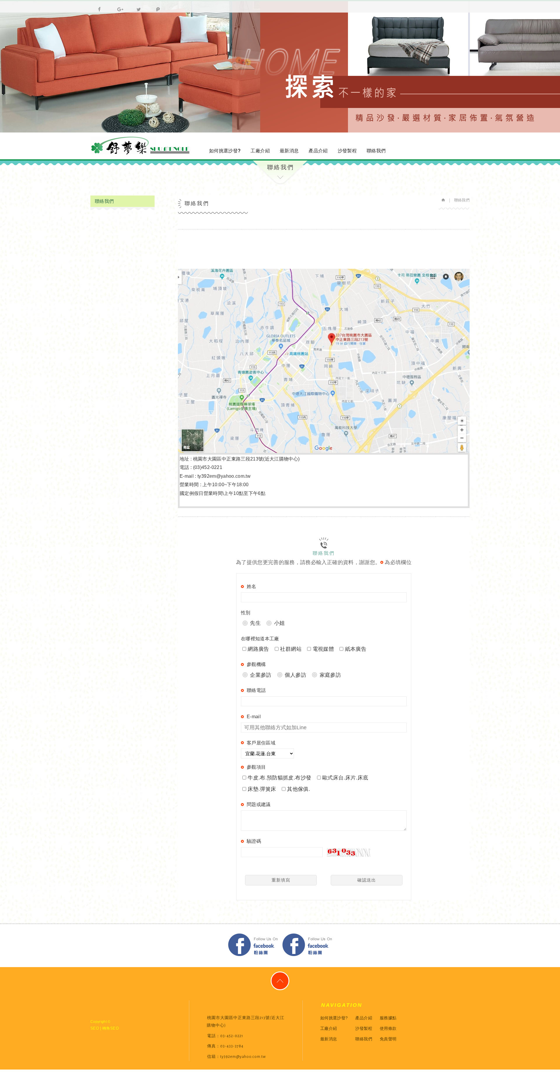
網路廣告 (257, 649)
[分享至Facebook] (98, 6)
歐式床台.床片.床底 (344, 778)
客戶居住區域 (261, 742)
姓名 (251, 586)
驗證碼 (254, 841)
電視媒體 (322, 649)
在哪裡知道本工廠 (260, 638)
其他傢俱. (298, 789)
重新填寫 (281, 880)
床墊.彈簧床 (261, 789)
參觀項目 (256, 767)
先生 (255, 623)
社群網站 (290, 649)
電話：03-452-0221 (225, 1036)
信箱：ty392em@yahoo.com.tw (236, 1057)
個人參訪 (294, 675)
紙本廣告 (354, 649)
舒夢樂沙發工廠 (141, 145)
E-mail (254, 716)
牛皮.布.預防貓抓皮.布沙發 (278, 778)
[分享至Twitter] (136, 6)
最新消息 (289, 150)
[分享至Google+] (117, 6)
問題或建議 (259, 804)
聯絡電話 (256, 690)
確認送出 (366, 880)
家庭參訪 (329, 675)
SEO (94, 1028)
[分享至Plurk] (155, 6)
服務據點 (388, 1018)
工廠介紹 (260, 150)
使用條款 (388, 1028)
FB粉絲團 (253, 945)
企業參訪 (260, 675)
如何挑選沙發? (225, 150)
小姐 (278, 623)
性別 (246, 612)
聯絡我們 (376, 150)
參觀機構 (256, 664)
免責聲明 (388, 1039)
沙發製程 (347, 150)
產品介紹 (318, 150)
